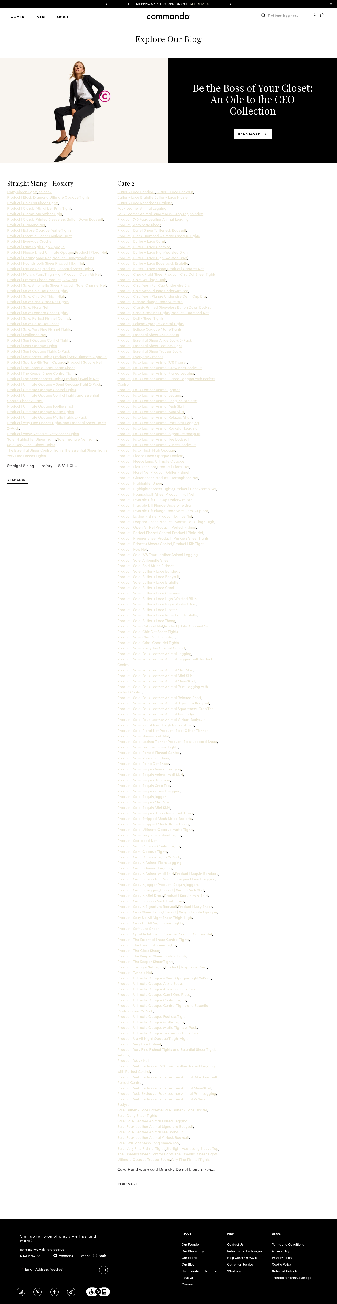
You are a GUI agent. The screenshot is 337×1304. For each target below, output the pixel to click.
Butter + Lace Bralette (135, 197)
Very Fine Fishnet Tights (26, 455)
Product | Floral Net (91, 252)
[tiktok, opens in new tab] (71, 1292)
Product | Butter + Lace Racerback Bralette (152, 263)
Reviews (187, 1277)
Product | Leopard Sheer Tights (67, 268)
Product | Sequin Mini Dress (140, 895)
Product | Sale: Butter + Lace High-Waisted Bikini (157, 598)
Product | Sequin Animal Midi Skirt (145, 873)
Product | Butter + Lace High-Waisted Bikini (152, 252)
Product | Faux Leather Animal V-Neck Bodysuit (156, 444)
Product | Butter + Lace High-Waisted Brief (152, 257)
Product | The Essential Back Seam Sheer (41, 367)
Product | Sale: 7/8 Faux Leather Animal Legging (157, 554)
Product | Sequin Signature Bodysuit (147, 906)
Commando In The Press (199, 1270)
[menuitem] (22, 16)
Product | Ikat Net (69, 263)
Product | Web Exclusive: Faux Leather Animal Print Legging (166, 1093)
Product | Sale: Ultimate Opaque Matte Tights (155, 829)
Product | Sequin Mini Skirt (186, 895)
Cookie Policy (281, 1264)
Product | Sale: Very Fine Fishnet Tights (39, 328)
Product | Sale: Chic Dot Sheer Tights (37, 290)
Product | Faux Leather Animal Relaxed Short (154, 416)
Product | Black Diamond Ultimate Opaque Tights (48, 197)
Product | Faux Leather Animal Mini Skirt (150, 411)
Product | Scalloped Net (26, 334)
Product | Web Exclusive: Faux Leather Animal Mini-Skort (164, 1087)
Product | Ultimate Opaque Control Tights (41, 389)
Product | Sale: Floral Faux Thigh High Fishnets (155, 724)
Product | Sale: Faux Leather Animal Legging (154, 653)
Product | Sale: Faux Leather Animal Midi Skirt (155, 669)
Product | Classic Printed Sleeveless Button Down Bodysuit (55, 219)
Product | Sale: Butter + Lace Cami (145, 587)
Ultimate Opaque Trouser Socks (143, 1159)
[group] (168, 4)
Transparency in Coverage (291, 1277)
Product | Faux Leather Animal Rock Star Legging (158, 422)
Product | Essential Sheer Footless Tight (39, 235)
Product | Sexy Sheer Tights (29, 356)
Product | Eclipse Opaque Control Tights (150, 323)
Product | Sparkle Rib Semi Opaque (36, 361)
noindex (45, 191)
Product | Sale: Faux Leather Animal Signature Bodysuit (163, 702)
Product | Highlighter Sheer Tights (145, 488)
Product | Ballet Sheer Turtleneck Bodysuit (151, 230)
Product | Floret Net (133, 471)
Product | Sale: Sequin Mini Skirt (143, 807)
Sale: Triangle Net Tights (77, 438)
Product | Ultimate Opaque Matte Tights (40, 411)
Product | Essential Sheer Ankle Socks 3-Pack (154, 339)
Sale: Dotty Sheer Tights (59, 433)
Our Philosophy (193, 1251)
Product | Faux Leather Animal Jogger (148, 389)
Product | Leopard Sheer (137, 521)
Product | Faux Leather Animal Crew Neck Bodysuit (159, 367)
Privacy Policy (282, 1257)
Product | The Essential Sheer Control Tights (153, 939)
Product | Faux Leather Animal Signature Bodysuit (158, 433)
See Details (213, 3)
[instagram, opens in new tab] (21, 1292)
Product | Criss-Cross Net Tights (143, 312)
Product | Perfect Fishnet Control (144, 532)
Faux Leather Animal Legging (141, 208)
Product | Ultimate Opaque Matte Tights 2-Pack (47, 416)
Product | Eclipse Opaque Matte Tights (39, 230)
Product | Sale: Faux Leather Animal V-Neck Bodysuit (161, 719)
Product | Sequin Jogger (137, 884)
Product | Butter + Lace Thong (141, 268)
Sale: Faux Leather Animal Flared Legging (152, 1120)
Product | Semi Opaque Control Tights (38, 339)
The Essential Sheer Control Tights (35, 449)
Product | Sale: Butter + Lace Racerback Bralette (157, 614)
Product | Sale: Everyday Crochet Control (151, 647)
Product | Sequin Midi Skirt (182, 889)
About (63, 17)
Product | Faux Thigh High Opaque (36, 246)
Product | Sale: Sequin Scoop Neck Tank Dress (155, 812)
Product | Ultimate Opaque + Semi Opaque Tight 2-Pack (54, 383)
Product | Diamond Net (26, 224)
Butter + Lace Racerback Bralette (144, 202)
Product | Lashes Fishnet (137, 515)
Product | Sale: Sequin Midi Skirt (144, 801)
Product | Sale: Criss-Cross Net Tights (38, 301)
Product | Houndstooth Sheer (30, 263)
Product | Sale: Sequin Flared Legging (148, 790)
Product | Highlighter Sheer (139, 482)
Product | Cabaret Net (185, 268)
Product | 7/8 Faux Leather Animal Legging (153, 219)
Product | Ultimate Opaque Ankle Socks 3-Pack (156, 988)
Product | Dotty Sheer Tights (140, 318)
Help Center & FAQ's (242, 1257)
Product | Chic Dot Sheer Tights (32, 202)
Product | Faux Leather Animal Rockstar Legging (157, 427)
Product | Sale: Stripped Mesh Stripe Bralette (154, 818)
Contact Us (235, 1244)
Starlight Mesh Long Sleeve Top (192, 1148)
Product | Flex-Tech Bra (136, 466)
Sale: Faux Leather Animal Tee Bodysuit (150, 1131)
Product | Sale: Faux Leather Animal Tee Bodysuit (158, 713)
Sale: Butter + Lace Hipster (185, 1109)
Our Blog (188, 1264)
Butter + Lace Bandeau (136, 191)
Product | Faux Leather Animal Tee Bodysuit (153, 438)
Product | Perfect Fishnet (176, 526)
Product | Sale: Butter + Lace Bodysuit (148, 576)
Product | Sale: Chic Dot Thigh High (36, 296)
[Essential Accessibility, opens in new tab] (98, 1292)
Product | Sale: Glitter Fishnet (184, 730)
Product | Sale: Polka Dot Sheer (33, 323)
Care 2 (125, 183)
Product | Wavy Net (23, 433)
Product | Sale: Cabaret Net (140, 625)
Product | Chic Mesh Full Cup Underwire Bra (153, 285)
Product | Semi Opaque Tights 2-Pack (38, 350)
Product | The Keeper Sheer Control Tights (41, 372)
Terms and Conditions (288, 1244)
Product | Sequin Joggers (178, 884)
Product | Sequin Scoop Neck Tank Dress (150, 900)
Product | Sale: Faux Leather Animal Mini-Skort (156, 680)
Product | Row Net (62, 279)
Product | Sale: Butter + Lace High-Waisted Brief (156, 603)
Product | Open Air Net (82, 274)
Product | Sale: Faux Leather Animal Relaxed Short (159, 697)
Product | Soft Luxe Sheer (138, 928)
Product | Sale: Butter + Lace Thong (146, 620)
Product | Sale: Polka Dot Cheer (143, 757)
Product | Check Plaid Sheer (140, 274)
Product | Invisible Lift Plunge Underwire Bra (154, 504)
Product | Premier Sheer (27, 279)
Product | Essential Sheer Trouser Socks (149, 350)
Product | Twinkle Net (81, 378)
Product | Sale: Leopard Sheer (192, 741)
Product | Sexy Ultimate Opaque (80, 356)
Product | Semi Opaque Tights (32, 345)
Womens (19, 17)
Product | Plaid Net (187, 532)
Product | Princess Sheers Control (144, 543)
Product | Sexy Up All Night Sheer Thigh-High (154, 917)
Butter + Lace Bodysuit (174, 191)
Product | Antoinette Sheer (138, 224)
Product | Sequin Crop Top (139, 878)
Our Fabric (189, 1257)
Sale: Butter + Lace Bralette (140, 1109)
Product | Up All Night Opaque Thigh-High (152, 1038)
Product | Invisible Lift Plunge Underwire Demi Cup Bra (162, 510)
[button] (106, 4)
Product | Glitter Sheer (135, 477)
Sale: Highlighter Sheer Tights (31, 438)
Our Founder (191, 1244)
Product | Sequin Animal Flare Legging (149, 862)
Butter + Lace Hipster (171, 197)
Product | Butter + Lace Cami (141, 241)
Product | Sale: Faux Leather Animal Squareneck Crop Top (165, 708)
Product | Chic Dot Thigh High (141, 279)
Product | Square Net (84, 361)
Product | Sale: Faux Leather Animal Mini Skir (154, 675)
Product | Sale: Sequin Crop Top (143, 785)
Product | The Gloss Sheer (138, 950)
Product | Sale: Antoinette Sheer (33, 285)
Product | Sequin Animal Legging (144, 867)
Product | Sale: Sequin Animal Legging (149, 768)
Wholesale (234, 1270)
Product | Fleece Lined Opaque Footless (150, 455)
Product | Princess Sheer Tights (183, 537)
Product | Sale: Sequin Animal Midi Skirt (150, 774)
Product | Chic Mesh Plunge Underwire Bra (152, 290)
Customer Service (240, 1264)
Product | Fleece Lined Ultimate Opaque (40, 252)
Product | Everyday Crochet (29, 241)
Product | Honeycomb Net (73, 257)
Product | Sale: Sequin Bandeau (143, 779)
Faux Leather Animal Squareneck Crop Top (153, 213)
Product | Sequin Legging (138, 889)
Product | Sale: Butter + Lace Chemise (148, 592)
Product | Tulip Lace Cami (186, 966)
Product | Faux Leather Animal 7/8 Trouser (152, 361)
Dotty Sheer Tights (22, 191)
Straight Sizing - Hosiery (40, 183)
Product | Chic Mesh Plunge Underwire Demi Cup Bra (161, 296)
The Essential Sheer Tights (85, 449)
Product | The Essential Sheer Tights (146, 944)
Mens (42, 17)
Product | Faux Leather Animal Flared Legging (155, 372)
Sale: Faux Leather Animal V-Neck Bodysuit (153, 1137)
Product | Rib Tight (188, 543)
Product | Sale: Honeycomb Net (143, 735)
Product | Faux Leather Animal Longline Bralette (157, 400)
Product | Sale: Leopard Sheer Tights (37, 312)
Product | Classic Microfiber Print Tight (39, 208)
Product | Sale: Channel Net (83, 285)
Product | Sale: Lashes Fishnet (142, 741)
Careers (188, 1284)
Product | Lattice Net (24, 268)
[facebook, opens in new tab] (54, 1292)
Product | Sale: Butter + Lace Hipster (147, 609)
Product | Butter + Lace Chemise (143, 246)
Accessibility (280, 1251)
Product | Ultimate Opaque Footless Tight (41, 405)
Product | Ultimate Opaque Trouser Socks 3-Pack (158, 1032)
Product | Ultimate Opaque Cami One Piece (153, 994)
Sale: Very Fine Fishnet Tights (31, 444)
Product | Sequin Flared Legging (188, 878)
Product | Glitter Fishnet (169, 471)
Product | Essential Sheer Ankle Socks (148, 334)
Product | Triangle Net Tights (140, 966)
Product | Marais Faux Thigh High (35, 274)
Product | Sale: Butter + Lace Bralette (147, 581)
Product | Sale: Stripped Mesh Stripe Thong (153, 823)
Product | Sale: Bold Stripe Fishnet (145, 565)
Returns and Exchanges (244, 1251)
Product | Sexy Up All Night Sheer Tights (150, 922)
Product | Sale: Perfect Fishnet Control (38, 318)
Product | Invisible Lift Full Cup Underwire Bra (155, 499)
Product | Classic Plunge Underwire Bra (150, 301)
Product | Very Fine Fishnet (139, 1043)
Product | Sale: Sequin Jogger (141, 796)
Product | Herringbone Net (29, 257)
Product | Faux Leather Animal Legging (149, 394)
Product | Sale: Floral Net (27, 307)
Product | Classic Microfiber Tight (34, 213)
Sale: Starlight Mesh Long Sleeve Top (148, 1142)
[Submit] (103, 1269)
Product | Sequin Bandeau (196, 873)
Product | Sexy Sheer (195, 906)
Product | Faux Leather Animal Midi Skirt (150, 405)
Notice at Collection (286, 1270)
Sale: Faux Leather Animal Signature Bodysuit (155, 1126)
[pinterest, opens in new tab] (37, 1292)
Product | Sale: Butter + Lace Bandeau (148, 570)
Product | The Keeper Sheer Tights (35, 378)
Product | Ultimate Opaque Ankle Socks (150, 983)
